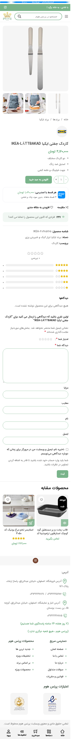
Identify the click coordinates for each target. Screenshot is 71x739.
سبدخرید (35, 735)
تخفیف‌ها (22, 735)
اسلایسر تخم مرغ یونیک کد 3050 (18, 531)
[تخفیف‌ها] (22, 731)
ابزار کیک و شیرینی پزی (37, 237)
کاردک (55, 243)
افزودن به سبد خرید (38, 180)
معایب (65, 403)
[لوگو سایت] (7, 16)
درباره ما (59, 663)
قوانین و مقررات (54, 676)
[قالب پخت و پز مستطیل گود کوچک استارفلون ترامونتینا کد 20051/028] (52, 511)
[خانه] (62, 731)
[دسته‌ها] (49, 731)
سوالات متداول (55, 670)
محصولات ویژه (22, 670)
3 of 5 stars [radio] (45, 339)
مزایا (66, 388)
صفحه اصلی (57, 649)
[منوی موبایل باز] (66, 16)
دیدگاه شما (61, 345)
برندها (56, 120)
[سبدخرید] (35, 731)
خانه (66, 120)
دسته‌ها (49, 735)
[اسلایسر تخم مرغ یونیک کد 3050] (19, 511)
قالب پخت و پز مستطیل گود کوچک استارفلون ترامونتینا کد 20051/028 (52, 533)
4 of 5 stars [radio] (42, 339)
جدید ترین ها (23, 649)
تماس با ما (58, 656)
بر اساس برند (23, 663)
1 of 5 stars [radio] (51, 339)
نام (66, 419)
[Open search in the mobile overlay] (38, 16)
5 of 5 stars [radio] (40, 339)
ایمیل (65, 434)
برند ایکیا (44, 120)
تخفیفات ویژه (23, 656)
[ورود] (8, 731)
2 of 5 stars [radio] (48, 339)
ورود (9, 735)
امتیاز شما (62, 339)
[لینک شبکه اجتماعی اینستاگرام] (5, 7)
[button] (31, 523)
